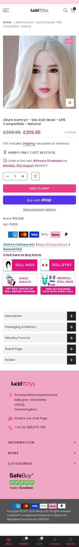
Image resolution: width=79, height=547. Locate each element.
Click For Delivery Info (19, 245)
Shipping (29, 143)
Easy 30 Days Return (53, 245)
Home (7, 22)
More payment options (39, 210)
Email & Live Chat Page (30, 418)
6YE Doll (18, 218)
